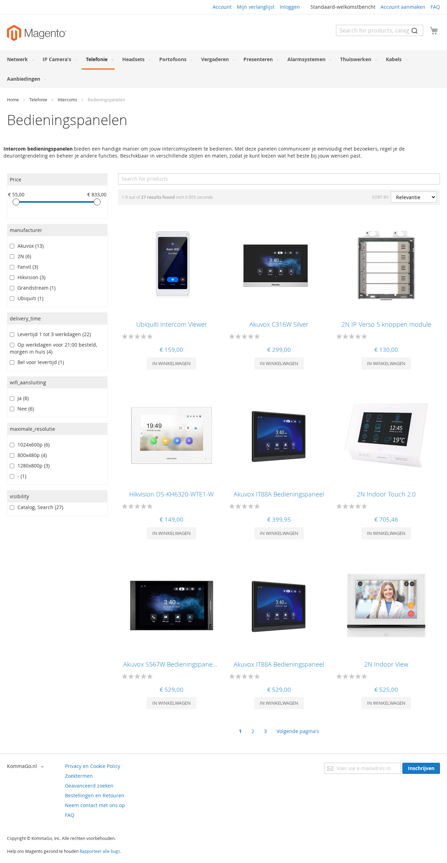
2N (23, 256)
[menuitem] (19, 59)
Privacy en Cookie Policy (92, 766)
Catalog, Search (39, 507)
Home (13, 99)
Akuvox (29, 245)
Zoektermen (79, 776)
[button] (26, 766)
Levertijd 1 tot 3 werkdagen (52, 334)
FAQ (435, 6)
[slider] (16, 201)
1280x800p (32, 465)
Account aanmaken (403, 6)
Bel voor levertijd (39, 362)
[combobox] (379, 30)
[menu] (223, 69)
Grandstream (35, 287)
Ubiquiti (29, 298)
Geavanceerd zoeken (89, 785)
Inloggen (290, 6)
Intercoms (68, 99)
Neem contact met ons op (95, 805)
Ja (21, 398)
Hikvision (30, 277)
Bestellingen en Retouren (94, 795)
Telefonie (38, 99)
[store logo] (36, 33)
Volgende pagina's (298, 731)
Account (222, 6)
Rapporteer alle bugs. (100, 851)
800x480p (30, 455)
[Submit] (414, 30)
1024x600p (32, 444)
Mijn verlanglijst (255, 6)
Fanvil (26, 266)
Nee (24, 408)
